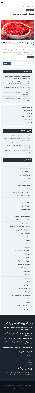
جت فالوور (27, 257)
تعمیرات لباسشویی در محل (24, 185)
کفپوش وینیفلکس (26, 223)
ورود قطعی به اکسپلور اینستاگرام (22, 251)
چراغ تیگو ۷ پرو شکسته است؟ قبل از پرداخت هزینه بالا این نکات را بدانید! (17, 94)
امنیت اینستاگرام (26, 182)
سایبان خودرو (27, 285)
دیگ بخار (28, 189)
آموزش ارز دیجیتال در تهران (23, 306)
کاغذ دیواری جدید (26, 213)
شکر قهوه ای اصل (26, 206)
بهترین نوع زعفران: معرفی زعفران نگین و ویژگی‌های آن (18, 43)
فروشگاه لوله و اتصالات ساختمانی (22, 220)
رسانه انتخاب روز (26, 247)
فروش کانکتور (27, 275)
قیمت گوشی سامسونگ (24, 168)
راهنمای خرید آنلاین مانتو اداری (19, 136)
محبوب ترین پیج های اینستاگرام (22, 216)
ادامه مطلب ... (30, 57)
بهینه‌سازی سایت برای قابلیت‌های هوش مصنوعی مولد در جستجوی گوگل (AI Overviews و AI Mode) (17, 83)
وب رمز (28, 199)
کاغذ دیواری (27, 240)
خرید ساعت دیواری (25, 203)
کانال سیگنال (27, 292)
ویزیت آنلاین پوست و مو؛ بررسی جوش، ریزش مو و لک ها (17, 88)
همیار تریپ (27, 299)
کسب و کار (31, 39)
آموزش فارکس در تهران (24, 288)
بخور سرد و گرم (26, 271)
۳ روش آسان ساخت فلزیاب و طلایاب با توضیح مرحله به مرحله (17, 151)
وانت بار (28, 282)
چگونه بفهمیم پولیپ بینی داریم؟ (17, 143)
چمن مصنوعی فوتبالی (25, 233)
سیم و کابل (27, 254)
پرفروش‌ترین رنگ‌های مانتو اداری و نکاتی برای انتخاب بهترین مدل (16, 139)
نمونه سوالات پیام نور (25, 172)
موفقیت (28, 123)
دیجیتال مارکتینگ (26, 107)
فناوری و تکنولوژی (25, 117)
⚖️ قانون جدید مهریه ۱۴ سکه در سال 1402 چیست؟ (18, 146)
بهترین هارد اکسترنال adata (23, 268)
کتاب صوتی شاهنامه (25, 278)
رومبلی (28, 178)
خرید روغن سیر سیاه (25, 244)
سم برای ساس (27, 237)
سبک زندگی (27, 110)
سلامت (28, 114)
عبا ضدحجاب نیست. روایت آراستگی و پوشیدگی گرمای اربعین (17, 99)
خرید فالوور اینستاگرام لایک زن (23, 230)
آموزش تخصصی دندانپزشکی (23, 261)
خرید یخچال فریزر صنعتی (24, 264)
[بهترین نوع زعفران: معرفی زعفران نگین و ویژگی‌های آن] (17, 30)
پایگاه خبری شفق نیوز (25, 209)
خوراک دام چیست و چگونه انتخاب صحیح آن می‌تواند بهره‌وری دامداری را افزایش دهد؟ (17, 77)
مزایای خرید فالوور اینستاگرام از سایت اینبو (20, 227)
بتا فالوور (28, 302)
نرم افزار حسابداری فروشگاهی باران (21, 192)
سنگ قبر (28, 165)
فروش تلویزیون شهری (25, 175)
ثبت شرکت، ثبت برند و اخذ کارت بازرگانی (20, 295)
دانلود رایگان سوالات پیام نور (23, 196)
